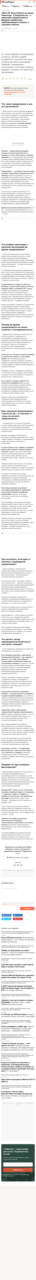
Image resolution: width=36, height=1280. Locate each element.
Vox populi (4, 997)
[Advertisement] (18, 875)
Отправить (27, 908)
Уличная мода (5, 962)
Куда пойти (4, 1077)
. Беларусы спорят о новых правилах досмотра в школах (17, 1002)
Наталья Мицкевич (6, 28)
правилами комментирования (8, 905)
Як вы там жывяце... (6, 1060)
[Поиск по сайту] (30, 2)
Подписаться (18, 1170)
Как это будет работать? (17, 988)
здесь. (18, 853)
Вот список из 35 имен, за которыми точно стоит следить (16, 1095)
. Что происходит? (17, 1067)
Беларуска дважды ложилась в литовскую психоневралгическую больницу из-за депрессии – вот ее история (17, 1047)
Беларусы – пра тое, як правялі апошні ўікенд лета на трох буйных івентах (17, 952)
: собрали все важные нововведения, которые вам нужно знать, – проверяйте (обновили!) (17, 1028)
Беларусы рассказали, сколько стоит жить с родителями (18, 1015)
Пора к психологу (6, 1041)
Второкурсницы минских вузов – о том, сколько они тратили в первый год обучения (17, 939)
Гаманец (3, 935)
